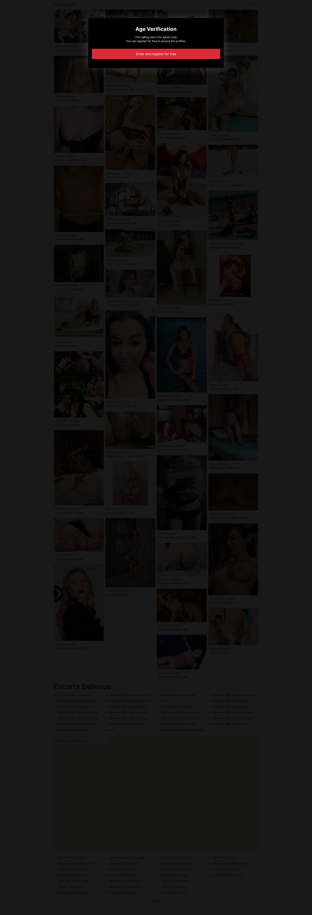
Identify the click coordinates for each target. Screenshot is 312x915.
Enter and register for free (156, 54)
